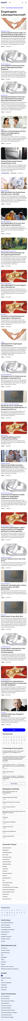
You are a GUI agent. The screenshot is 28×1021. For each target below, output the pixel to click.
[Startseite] (4, 2)
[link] (3, 7)
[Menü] (10, 2)
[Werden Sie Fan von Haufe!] (2, 975)
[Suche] (22, 2)
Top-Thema (13, 173)
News (2, 46)
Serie (2, 266)
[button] (14, 730)
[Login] (25, 2)
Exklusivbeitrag (5, 173)
